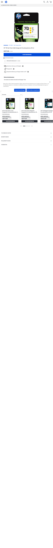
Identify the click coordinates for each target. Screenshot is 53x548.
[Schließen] (49, 82)
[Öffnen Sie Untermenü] (2, 2)
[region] (26, 87)
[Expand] (26, 27)
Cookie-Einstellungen (20, 90)
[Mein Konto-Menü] (47, 2)
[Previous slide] (21, 126)
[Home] (6, 1)
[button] (26, 133)
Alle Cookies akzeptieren (33, 90)
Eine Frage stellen (17, 45)
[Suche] (44, 2)
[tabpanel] (26, 112)
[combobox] (11, 94)
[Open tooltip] (23, 66)
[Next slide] (32, 126)
